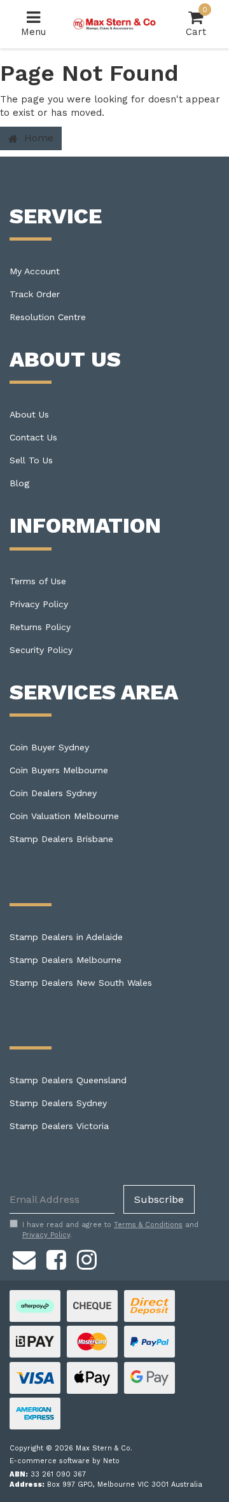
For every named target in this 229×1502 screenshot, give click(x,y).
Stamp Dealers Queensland (68, 1080)
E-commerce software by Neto (65, 1461)
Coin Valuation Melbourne (64, 816)
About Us (29, 414)
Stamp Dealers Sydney (58, 1103)
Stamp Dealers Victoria (59, 1126)
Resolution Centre (48, 317)
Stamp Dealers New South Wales (81, 983)
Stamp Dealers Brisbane (61, 839)
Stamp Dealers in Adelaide (66, 937)
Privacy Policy (39, 604)
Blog (19, 483)
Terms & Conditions (148, 1225)
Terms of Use (38, 581)
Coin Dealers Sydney (53, 793)
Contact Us (33, 437)
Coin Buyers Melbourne (59, 770)
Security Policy (41, 650)
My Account (35, 271)
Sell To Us (31, 460)
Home (37, 138)
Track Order (35, 294)
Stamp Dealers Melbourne (65, 960)
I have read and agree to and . (110, 1230)
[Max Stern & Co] (114, 23)
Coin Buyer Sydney (49, 747)
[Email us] (24, 1257)
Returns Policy (40, 627)
